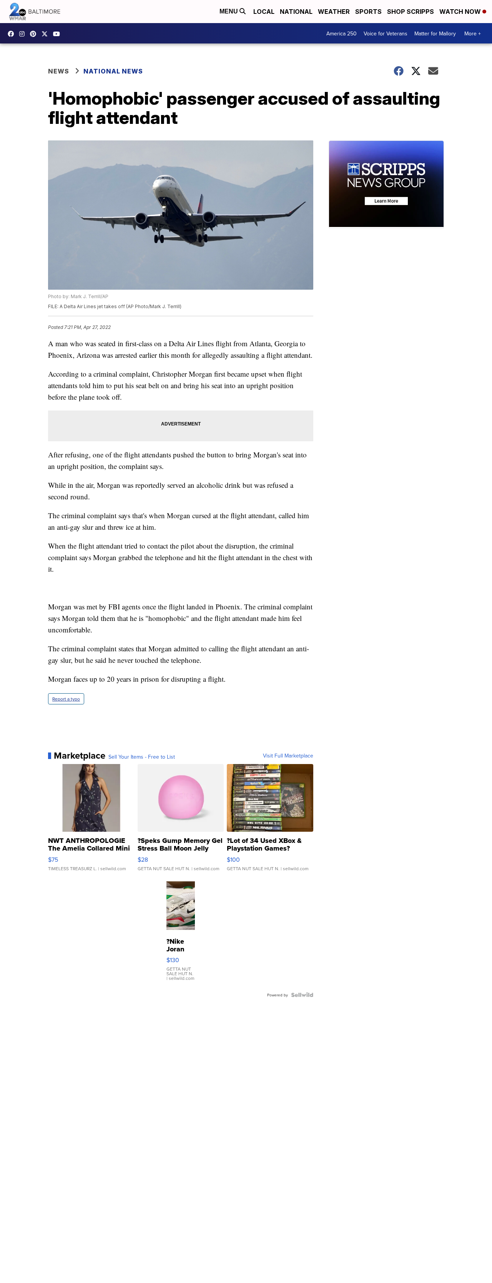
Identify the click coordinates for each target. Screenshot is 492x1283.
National (296, 11)
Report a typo (66, 699)
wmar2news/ (13, 34)
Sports (368, 11)
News (58, 71)
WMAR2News (35, 34)
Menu (229, 11)
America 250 (341, 33)
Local (263, 11)
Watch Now (460, 11)
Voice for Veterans (385, 33)
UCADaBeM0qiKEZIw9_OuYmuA (58, 34)
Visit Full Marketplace (288, 755)
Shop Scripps (410, 11)
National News (113, 71)
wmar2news (23, 34)
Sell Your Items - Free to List (141, 756)
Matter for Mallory (435, 33)
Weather (334, 11)
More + (472, 33)
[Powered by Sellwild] (302, 995)
